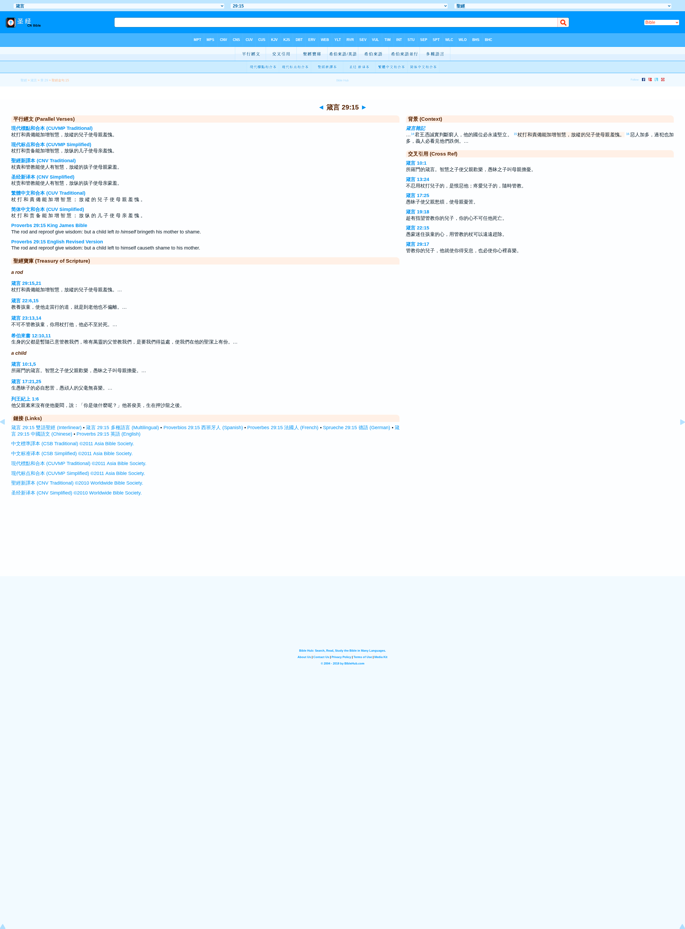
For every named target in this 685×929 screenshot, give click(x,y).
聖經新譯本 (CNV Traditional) (43, 160)
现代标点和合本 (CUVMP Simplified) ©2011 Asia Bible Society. (78, 473)
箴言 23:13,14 (26, 318)
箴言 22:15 (417, 228)
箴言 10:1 (416, 163)
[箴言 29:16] (678, 434)
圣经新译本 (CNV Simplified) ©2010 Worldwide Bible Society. (76, 493)
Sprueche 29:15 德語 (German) (356, 427)
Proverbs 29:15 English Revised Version (57, 241)
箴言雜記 (415, 128)
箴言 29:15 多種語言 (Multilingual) (122, 427)
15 (515, 133)
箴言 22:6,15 (25, 300)
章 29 (44, 80)
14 (412, 133)
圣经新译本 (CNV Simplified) (42, 177)
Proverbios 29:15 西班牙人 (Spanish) (203, 427)
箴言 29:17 (417, 244)
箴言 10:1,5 (23, 364)
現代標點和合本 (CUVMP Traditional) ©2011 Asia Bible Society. (78, 463)
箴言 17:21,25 (26, 381)
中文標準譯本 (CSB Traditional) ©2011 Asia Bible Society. (72, 443)
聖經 (24, 80)
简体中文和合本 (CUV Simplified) (47, 209)
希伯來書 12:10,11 (31, 335)
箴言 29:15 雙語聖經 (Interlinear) (46, 427)
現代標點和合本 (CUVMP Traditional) (52, 128)
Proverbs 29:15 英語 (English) (108, 434)
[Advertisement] (342, 543)
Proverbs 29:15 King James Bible (49, 225)
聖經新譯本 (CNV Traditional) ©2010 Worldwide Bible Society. (77, 483)
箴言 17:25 (417, 195)
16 (627, 133)
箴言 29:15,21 (26, 283)
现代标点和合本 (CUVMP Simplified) (51, 144)
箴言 (34, 80)
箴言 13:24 (417, 179)
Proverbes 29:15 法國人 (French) (282, 427)
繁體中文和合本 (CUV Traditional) (48, 193)
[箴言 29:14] (6, 434)
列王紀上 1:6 (25, 399)
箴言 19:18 (417, 211)
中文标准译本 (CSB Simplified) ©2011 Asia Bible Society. (72, 453)
